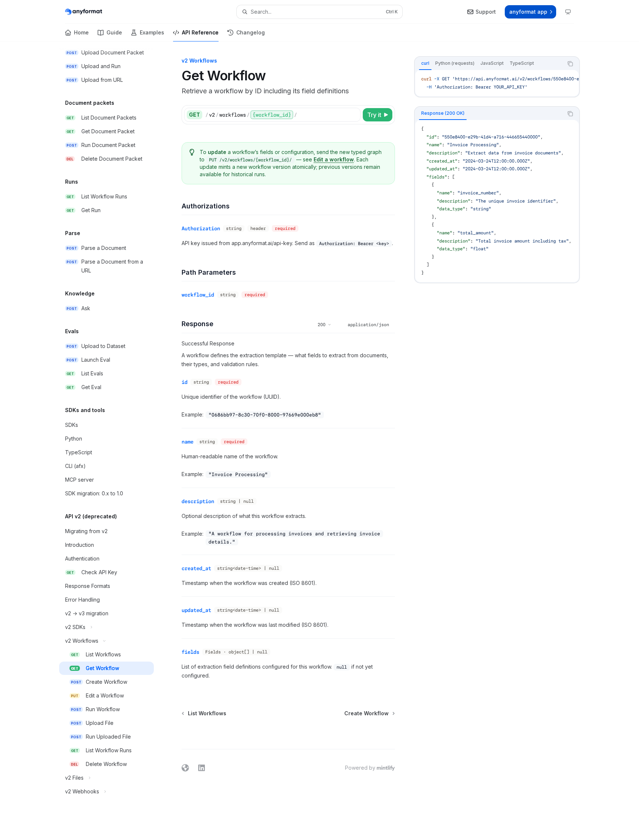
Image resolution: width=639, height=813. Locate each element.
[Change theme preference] (568, 12)
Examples (152, 32)
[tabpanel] (497, 83)
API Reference (200, 32)
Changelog (250, 32)
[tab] (425, 63)
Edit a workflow (334, 159)
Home (81, 32)
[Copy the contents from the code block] (570, 63)
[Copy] (353, 115)
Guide (114, 32)
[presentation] (112, 427)
